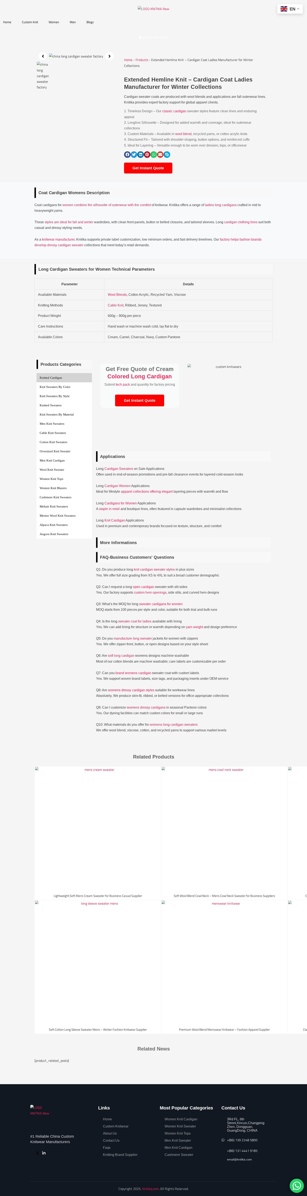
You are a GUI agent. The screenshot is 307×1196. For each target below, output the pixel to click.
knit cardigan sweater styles (154, 569)
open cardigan (143, 587)
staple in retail (109, 509)
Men (73, 22)
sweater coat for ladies (134, 621)
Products (142, 59)
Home (7, 22)
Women (54, 22)
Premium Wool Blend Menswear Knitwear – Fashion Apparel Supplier (224, 1029)
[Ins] (44, 1152)
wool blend (183, 134)
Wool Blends (117, 294)
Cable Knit (115, 305)
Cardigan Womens (67, 192)
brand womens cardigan (133, 673)
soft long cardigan (121, 655)
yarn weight (194, 627)
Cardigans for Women (120, 503)
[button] (43, 56)
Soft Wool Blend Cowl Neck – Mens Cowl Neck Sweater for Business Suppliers (224, 895)
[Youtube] (50, 1153)
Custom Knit (30, 22)
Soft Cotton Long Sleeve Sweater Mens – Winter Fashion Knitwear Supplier (98, 1029)
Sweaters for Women (89, 269)
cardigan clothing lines (241, 222)
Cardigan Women (117, 486)
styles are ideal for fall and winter (69, 222)
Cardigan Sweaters (118, 468)
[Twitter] (38, 1152)
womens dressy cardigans (146, 707)
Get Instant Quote (139, 400)
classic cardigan (174, 111)
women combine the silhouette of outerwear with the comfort (106, 205)
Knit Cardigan (114, 520)
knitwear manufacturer (58, 239)
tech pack (123, 384)
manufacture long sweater (133, 638)
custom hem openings (150, 592)
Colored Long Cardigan (139, 376)
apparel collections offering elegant (147, 491)
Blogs (90, 22)
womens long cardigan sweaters (174, 724)
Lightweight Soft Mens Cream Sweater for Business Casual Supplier (98, 895)
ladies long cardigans (221, 205)
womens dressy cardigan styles (131, 690)
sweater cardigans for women (161, 604)
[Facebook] (32, 1153)
